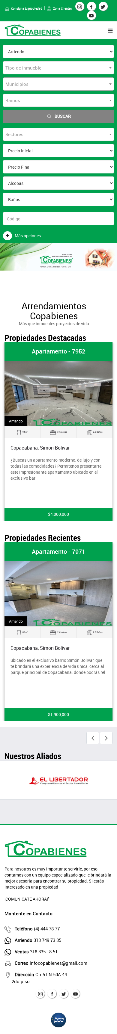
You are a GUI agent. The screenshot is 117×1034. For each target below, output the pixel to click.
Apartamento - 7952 (58, 351)
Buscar (63, 116)
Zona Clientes (62, 8)
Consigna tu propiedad (26, 8)
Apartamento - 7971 (58, 551)
